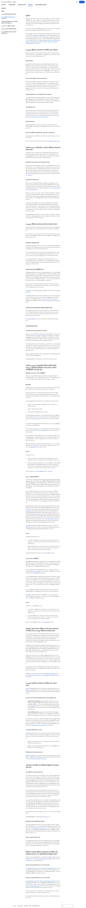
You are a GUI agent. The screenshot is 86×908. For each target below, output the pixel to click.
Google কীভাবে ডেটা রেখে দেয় (30, 733)
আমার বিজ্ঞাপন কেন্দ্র (29, 860)
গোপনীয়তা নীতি (11, 4)
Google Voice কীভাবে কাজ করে (8, 26)
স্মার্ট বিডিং (55, 843)
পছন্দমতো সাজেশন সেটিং (31, 514)
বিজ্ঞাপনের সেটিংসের (50, 518)
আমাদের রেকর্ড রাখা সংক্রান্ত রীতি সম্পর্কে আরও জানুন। (38, 758)
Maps (44, 335)
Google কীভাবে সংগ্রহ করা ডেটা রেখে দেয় (35, 675)
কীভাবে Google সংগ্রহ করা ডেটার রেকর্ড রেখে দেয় (39, 725)
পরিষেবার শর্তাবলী (21, 4)
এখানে (54, 359)
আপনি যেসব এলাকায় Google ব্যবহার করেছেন (48, 868)
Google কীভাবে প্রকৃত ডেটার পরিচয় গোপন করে (50, 675)
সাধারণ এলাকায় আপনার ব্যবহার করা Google (44, 858)
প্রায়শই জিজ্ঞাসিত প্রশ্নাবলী (40, 4)
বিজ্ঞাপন (2, 11)
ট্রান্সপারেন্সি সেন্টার (35, 905)
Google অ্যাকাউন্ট (31, 318)
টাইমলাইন (36, 428)
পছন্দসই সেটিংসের (28, 510)
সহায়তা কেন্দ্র (45, 816)
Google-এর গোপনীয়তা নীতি (39, 35)
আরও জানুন (29, 175)
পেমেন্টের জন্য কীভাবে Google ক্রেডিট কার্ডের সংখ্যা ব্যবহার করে (9, 22)
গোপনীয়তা (26, 905)
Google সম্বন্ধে (20, 905)
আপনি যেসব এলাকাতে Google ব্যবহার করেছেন (33, 885)
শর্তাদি (30, 905)
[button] (77, 2)
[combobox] (67, 905)
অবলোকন (3, 4)
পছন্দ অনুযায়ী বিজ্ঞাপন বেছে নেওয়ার (31, 868)
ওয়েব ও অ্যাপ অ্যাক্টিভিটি (36, 571)
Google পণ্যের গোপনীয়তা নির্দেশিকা (8, 28)
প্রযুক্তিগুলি (30, 4)
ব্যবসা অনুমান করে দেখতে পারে (35, 418)
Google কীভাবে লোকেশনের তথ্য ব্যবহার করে (8, 18)
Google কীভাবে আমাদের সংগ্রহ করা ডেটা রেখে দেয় (8, 32)
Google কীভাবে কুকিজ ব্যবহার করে (8, 14)
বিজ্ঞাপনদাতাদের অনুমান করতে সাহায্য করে (38, 827)
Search (39, 335)
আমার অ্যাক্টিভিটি (28, 290)
